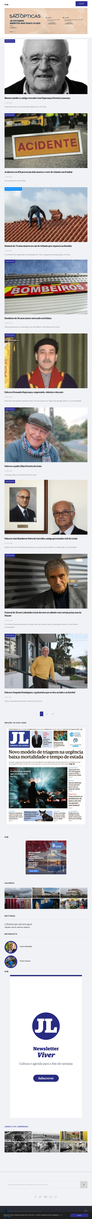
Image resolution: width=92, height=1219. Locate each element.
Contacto (10, 2)
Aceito (79, 1215)
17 (53, 714)
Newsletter (22, 2)
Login (85, 2)
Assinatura (75, 2)
